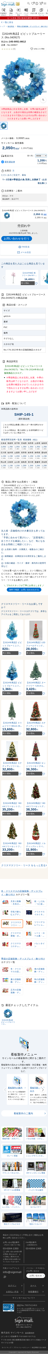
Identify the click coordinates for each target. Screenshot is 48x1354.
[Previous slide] (4, 278)
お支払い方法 (12, 1291)
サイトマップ (6, 1347)
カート (33, 1285)
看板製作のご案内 (23, 1113)
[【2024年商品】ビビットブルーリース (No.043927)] (4, 126)
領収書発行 (33, 1291)
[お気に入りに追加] (36, 283)
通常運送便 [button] (10, 162)
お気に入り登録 (39, 49)
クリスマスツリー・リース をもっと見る (23, 865)
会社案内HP (29, 1333)
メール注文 (26, 252)
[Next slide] (44, 278)
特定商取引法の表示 (39, 1347)
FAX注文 (26, 246)
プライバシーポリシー (22, 1347)
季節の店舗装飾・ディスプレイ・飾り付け (23, 958)
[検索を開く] (29, 3)
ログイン (12, 1285)
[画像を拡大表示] (43, 100)
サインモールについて (22, 1297)
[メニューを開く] (45, 3)
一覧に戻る (8, 22)
